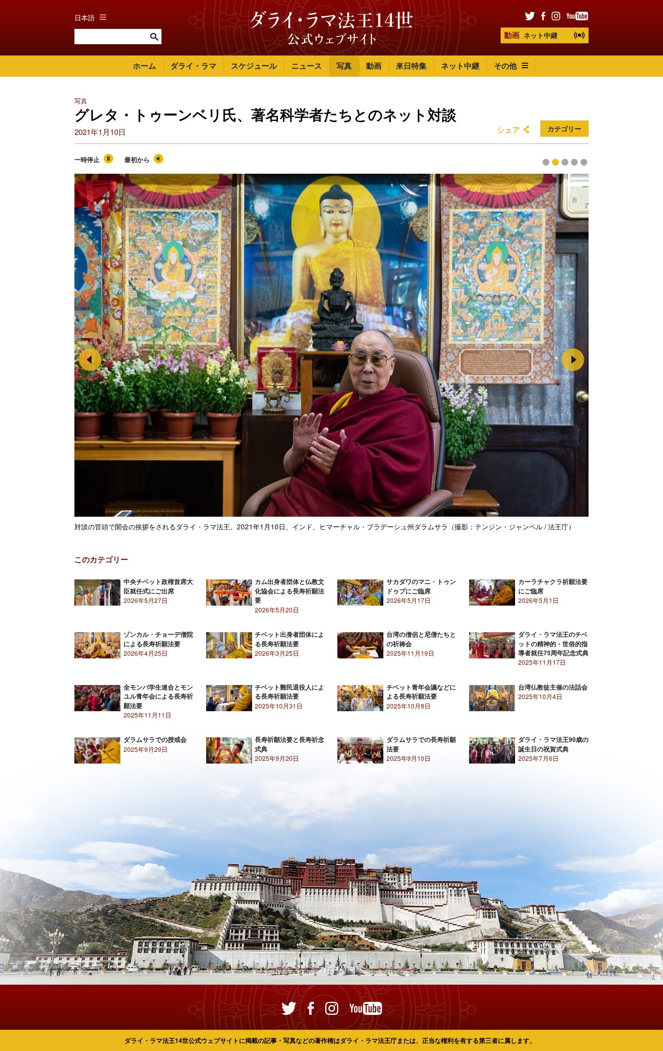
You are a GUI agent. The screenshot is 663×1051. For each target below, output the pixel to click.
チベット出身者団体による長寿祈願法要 (289, 639)
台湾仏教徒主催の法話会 (553, 687)
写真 (344, 65)
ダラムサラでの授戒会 (155, 739)
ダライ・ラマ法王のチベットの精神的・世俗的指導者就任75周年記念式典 (553, 643)
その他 (505, 65)
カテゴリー (564, 129)
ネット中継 (530, 34)
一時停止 (87, 159)
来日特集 (411, 65)
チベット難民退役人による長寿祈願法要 (289, 691)
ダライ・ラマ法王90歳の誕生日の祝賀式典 (553, 744)
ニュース (306, 65)
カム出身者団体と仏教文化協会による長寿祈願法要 (289, 590)
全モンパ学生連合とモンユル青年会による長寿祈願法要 (158, 696)
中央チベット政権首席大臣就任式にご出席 (158, 586)
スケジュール (254, 65)
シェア (508, 129)
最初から (137, 159)
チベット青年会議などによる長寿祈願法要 (421, 691)
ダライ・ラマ (193, 65)
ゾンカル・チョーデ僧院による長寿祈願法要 (158, 639)
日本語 (84, 17)
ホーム (144, 65)
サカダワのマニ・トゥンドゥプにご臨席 (421, 586)
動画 (374, 65)
